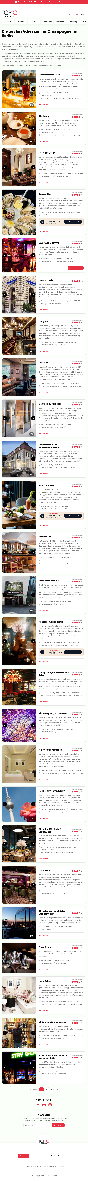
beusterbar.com (46, 215)
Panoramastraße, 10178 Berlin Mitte (53, 809)
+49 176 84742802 (47, 645)
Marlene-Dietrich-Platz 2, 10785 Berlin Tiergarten (57, 93)
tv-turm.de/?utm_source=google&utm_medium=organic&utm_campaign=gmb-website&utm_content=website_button (62, 812)
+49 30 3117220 (77, 383)
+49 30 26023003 (47, 560)
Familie (21, 21)
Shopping (72, 21)
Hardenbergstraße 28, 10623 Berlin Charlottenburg (58, 342)
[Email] (50, 1104)
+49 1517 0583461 (46, 509)
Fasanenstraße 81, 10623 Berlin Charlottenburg (57, 729)
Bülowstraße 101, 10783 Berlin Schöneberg (55, 506)
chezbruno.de (61, 963)
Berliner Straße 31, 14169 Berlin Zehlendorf (55, 960)
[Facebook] (38, 1104)
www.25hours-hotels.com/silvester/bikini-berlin (57, 853)
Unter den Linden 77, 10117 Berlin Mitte (53, 693)
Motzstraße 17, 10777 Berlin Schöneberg (54, 1035)
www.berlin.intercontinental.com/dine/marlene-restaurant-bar (62, 563)
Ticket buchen (77, 268)
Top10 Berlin (41, 1166)
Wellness (60, 21)
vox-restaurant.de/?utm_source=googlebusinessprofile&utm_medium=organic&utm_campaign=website (62, 98)
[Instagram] (44, 1104)
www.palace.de (62, 1074)
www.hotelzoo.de (61, 176)
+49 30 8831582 (46, 261)
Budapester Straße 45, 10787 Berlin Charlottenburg (58, 1071)
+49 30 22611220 (75, 770)
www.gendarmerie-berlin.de (51, 304)
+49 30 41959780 (75, 212)
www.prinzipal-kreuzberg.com (68, 645)
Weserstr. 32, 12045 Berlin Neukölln (53, 212)
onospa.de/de (62, 427)
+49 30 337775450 (47, 132)
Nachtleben (47, 21)
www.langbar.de (63, 345)
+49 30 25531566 (46, 96)
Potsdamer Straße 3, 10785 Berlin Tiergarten (56, 425)
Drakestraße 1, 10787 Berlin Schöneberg (54, 383)
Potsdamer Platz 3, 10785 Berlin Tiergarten (55, 129)
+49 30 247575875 (75, 809)
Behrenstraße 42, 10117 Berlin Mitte (52, 301)
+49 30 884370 (46, 176)
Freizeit (34, 21)
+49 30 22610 (74, 693)
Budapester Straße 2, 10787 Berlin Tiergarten (56, 557)
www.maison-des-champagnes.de (53, 1038)
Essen (8, 21)
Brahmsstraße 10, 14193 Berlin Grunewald (55, 465)
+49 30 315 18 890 (47, 732)
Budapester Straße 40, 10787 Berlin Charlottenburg (58, 847)
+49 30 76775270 (74, 301)
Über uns (38, 1156)
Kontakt (23, 1156)
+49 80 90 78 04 (46, 963)
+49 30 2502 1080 (47, 1074)
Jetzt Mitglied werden (72, 222)
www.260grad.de (47, 929)
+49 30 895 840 (46, 468)
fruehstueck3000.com (64, 509)
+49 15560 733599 (47, 345)
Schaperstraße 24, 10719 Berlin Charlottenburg (57, 258)
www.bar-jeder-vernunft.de (65, 261)
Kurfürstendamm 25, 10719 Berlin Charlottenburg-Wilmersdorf (62, 173)
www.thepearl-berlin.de (65, 732)
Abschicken (58, 1125)
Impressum (40, 1175)
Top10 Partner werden (59, 1156)
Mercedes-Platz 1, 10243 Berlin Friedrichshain (56, 926)
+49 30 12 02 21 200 (47, 850)
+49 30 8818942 (46, 604)
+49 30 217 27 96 (77, 1035)
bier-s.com (60, 604)
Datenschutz (53, 1175)
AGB (31, 1175)
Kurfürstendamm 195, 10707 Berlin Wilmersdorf (57, 601)
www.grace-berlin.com (63, 894)
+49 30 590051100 (47, 427)
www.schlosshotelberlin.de (65, 468)
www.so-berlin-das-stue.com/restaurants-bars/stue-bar (61, 386)
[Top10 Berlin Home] (44, 1142)
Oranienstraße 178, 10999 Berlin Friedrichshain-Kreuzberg (60, 642)
